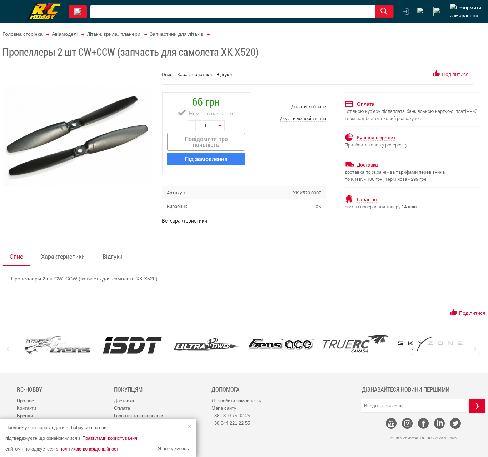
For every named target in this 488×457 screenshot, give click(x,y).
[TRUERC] (356, 344)
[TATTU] (57, 345)
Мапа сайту (223, 408)
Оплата (122, 408)
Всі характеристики (184, 220)
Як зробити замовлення (236, 400)
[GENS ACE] (281, 345)
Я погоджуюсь (173, 448)
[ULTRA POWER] (206, 345)
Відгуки (224, 74)
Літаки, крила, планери (113, 34)
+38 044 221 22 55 (230, 423)
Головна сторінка (23, 34)
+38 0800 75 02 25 (230, 415)
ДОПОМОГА (225, 389)
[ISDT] (132, 345)
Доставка (124, 400)
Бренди (25, 415)
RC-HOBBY (29, 389)
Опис (167, 74)
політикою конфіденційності (90, 449)
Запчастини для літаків (176, 34)
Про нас (25, 400)
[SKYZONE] (430, 344)
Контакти (26, 408)
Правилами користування (109, 438)
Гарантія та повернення (139, 415)
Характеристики (194, 74)
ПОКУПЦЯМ (128, 389)
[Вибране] (438, 11)
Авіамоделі (65, 34)
